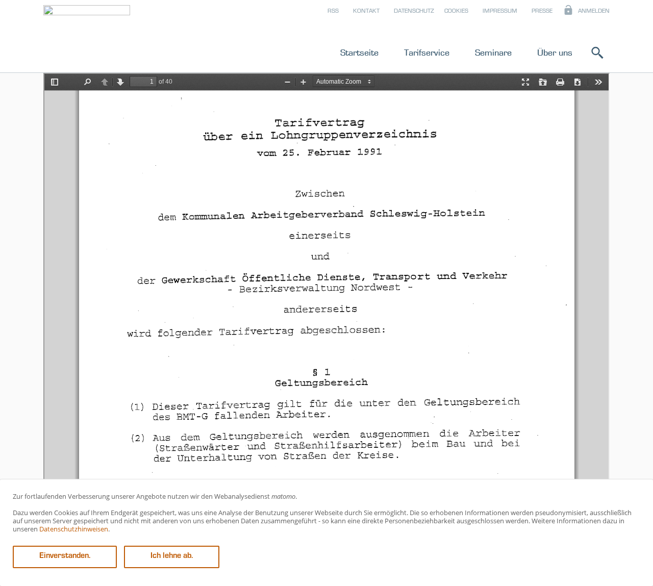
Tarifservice (426, 52)
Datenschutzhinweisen (73, 528)
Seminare (493, 52)
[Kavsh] (86, 38)
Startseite (359, 52)
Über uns (554, 52)
